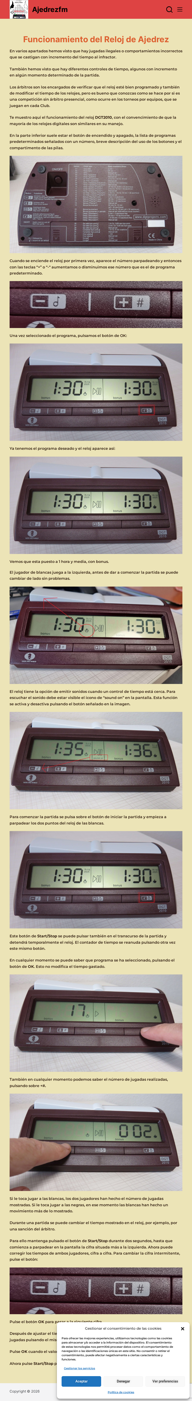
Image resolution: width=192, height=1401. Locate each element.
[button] (182, 1328)
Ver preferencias (165, 1381)
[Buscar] (169, 9)
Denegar (123, 1381)
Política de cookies (121, 1392)
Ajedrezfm (50, 9)
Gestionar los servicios (79, 1368)
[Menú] (179, 9)
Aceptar (81, 1381)
